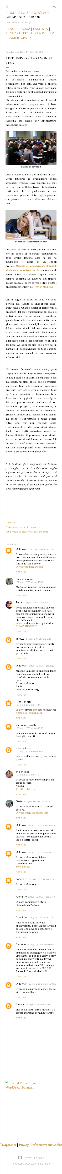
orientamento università (28, 527)
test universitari (29, 531)
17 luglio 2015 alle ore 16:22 (36, 602)
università (43, 531)
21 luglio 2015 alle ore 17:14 (30, 704)
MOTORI (13, 33)
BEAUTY (12, 28)
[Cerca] (54, 5)
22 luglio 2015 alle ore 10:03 (42, 852)
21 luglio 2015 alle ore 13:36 (38, 639)
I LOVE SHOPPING (27, 626)
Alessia (20, 1004)
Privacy (24, 1144)
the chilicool (23, 771)
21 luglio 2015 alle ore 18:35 (30, 728)
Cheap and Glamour (23, 17)
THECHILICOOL (25, 788)
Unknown (21, 549)
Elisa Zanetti (23, 701)
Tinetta (20, 638)
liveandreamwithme (28, 725)
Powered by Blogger (34, 1157)
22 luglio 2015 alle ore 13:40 (41, 896)
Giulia (19, 801)
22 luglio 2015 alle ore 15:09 (41, 944)
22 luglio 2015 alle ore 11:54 (41, 879)
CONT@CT (41, 12)
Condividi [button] (10, 522)
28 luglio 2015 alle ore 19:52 (38, 1004)
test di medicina (13, 531)
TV (51, 33)
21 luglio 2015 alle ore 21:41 (30, 774)
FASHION (40, 28)
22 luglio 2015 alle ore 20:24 (42, 984)
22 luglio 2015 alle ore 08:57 (42, 825)
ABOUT (24, 12)
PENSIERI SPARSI (19, 37)
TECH (27, 33)
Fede (19, 602)
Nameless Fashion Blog (29, 712)
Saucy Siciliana (24, 579)
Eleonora (21, 944)
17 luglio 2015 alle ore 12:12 (41, 549)
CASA (25, 28)
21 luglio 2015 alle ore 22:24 (37, 801)
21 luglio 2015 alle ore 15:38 (41, 665)
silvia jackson (23, 748)
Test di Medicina (43, 286)
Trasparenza (8, 1144)
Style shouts (23, 866)
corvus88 (21, 879)
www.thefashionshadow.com (32, 812)
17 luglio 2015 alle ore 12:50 (30, 582)
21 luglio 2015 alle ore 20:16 (30, 751)
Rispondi (21, 572)
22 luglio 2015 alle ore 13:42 (41, 917)
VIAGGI (40, 33)
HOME (11, 12)
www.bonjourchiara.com (29, 566)
